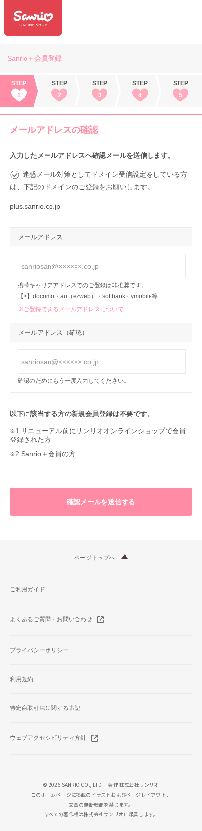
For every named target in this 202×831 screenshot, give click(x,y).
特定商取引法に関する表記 (45, 708)
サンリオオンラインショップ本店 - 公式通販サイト (33, 18)
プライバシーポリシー (39, 650)
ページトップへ (94, 557)
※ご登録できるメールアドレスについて (71, 309)
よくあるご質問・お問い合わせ (51, 619)
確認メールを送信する (101, 502)
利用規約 (21, 679)
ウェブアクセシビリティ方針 (48, 737)
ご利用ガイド (27, 589)
